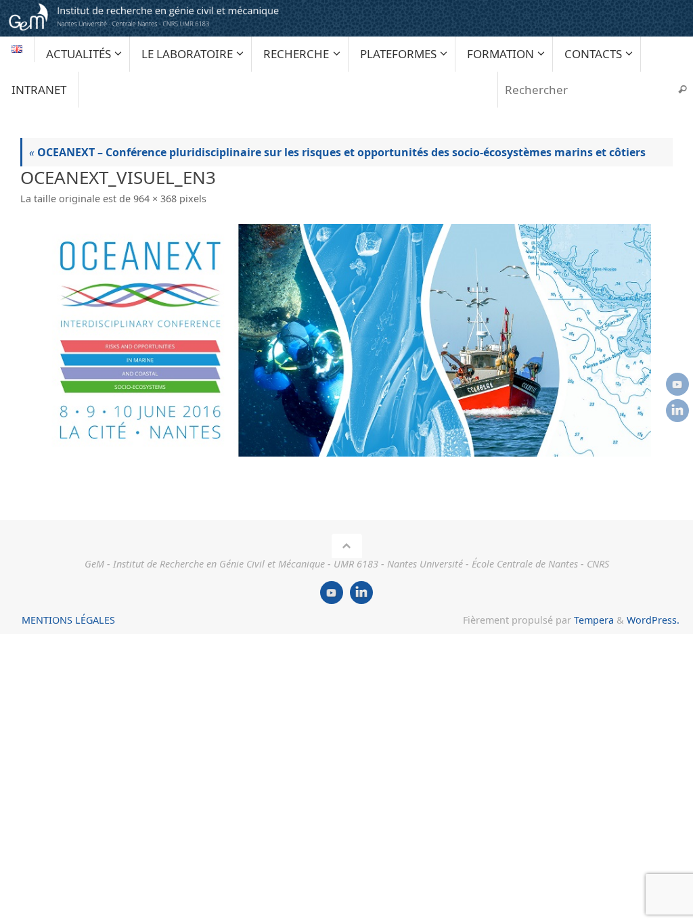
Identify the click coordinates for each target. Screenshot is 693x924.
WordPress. (653, 620)
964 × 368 (155, 198)
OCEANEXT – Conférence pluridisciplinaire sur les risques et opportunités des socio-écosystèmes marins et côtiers (337, 152)
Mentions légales (68, 620)
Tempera (594, 620)
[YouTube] (677, 384)
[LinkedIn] (677, 410)
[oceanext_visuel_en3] (346, 340)
